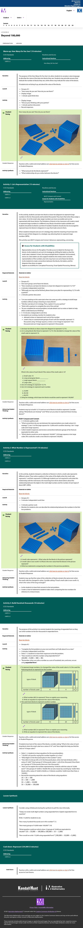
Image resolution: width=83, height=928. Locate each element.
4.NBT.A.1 (7, 194)
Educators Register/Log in (72, 6)
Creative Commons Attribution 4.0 (46, 911)
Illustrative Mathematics (15, 911)
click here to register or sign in (59, 164)
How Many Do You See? (51, 63)
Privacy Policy (34, 907)
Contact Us (77, 4)
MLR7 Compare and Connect (52, 196)
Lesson (19, 43)
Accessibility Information (46, 907)
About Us (77, 2)
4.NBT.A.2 (7, 61)
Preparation (8, 43)
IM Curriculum (76, 1)
